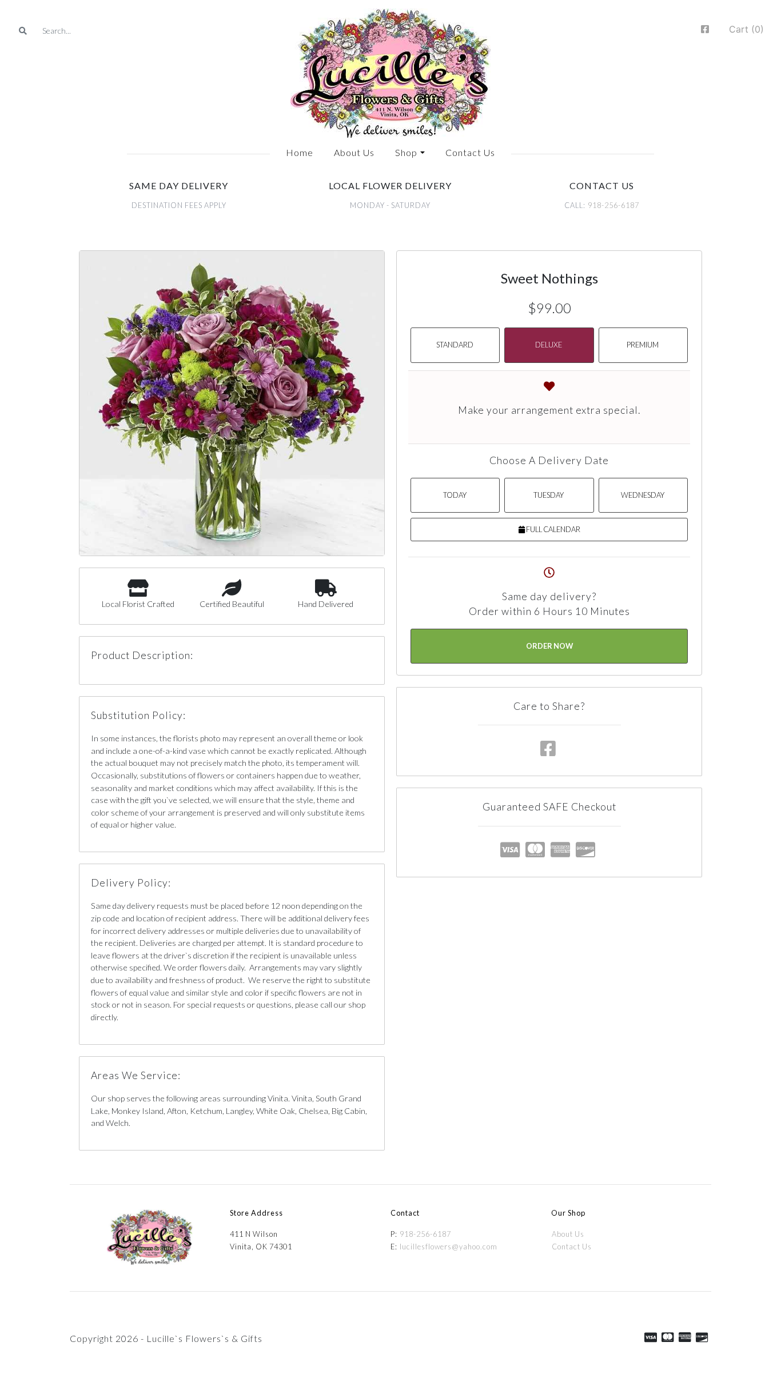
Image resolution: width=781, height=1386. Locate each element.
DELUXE (548, 344)
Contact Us (572, 1246)
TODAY (455, 495)
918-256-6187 (613, 205)
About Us (568, 1234)
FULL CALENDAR (552, 529)
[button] (409, 152)
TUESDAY (548, 495)
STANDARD (454, 344)
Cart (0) (746, 29)
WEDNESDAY (642, 495)
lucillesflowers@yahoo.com (448, 1246)
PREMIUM (643, 344)
